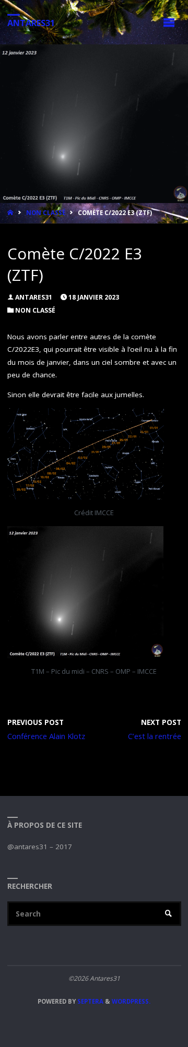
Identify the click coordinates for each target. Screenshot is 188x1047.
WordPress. (131, 1001)
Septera (89, 1001)
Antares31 (31, 22)
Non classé (45, 213)
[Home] (11, 213)
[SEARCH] (168, 913)
